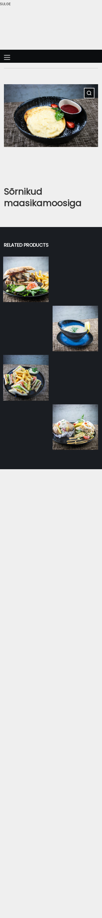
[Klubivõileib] (26, 377)
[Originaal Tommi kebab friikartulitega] (26, 279)
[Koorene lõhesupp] (75, 328)
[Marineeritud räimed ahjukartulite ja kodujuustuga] (75, 427)
